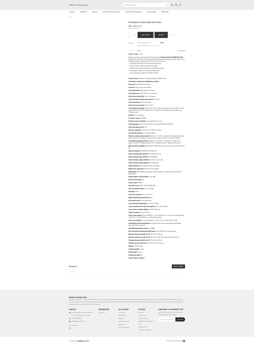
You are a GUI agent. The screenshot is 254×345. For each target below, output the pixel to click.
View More (165, 12)
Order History (122, 315)
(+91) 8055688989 (76, 318)
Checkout (121, 318)
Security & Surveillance (111, 12)
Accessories (151, 12)
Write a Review (178, 266)
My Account (122, 312)
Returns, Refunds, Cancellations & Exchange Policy (145, 321)
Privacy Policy (142, 315)
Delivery (130, 43)
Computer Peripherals (133, 12)
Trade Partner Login (124, 321)
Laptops (72, 12)
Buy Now (161, 35)
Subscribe (180, 319)
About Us (141, 312)
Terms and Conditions (144, 330)
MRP (130, 26)
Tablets (95, 12)
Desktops (83, 12)
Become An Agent (124, 327)
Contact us (102, 312)
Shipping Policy (142, 327)
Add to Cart (145, 35)
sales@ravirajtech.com (77, 321)
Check (162, 42)
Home (70, 17)
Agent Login (122, 324)
